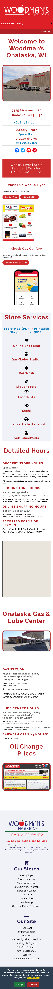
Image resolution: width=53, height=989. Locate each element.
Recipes (26, 935)
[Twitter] (23, 150)
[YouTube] (28, 150)
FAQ (19, 23)
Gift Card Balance (26, 951)
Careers (26, 954)
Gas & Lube (33, 172)
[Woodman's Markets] (26, 828)
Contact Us (26, 894)
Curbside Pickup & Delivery (26, 906)
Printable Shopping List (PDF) (29, 330)
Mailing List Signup (26, 943)
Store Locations (26, 879)
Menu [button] (44, 31)
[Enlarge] (47, 766)
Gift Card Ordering (26, 947)
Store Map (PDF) (17, 328)
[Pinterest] (34, 150)
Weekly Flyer (20, 165)
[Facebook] (17, 150)
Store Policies (26, 898)
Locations (6, 23)
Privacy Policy (33, 977)
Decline (33, 985)
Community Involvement (26, 887)
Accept (19, 985)
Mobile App (26, 902)
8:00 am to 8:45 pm (26, 143)
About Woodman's (26, 883)
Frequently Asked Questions (26, 939)
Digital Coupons (26, 931)
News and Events (26, 890)
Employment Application (26, 958)
